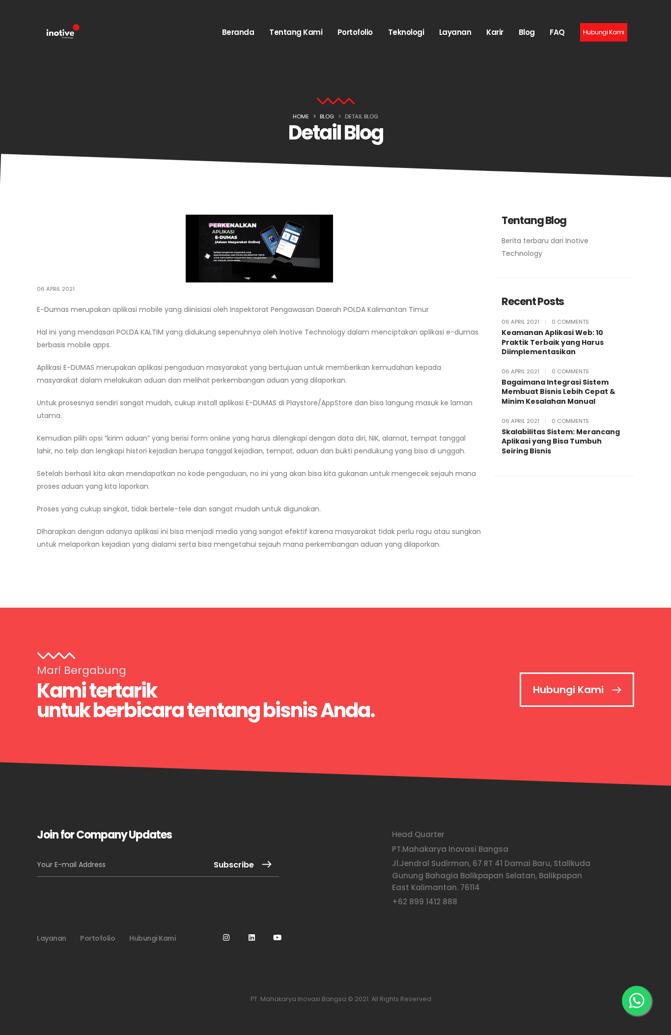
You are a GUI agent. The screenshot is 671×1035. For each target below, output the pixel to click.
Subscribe (234, 864)
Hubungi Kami (568, 690)
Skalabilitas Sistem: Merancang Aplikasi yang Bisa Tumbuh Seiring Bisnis (561, 441)
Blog (527, 32)
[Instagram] (226, 945)
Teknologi (406, 32)
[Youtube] (277, 945)
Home (301, 116)
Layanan (455, 32)
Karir (494, 32)
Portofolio (355, 32)
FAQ (557, 32)
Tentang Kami (295, 32)
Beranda (238, 32)
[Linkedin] (252, 945)
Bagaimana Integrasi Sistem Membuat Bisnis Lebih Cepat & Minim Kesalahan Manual (558, 392)
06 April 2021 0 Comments (545, 322)
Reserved (415, 999)
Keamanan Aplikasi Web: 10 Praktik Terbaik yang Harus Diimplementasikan (553, 342)
